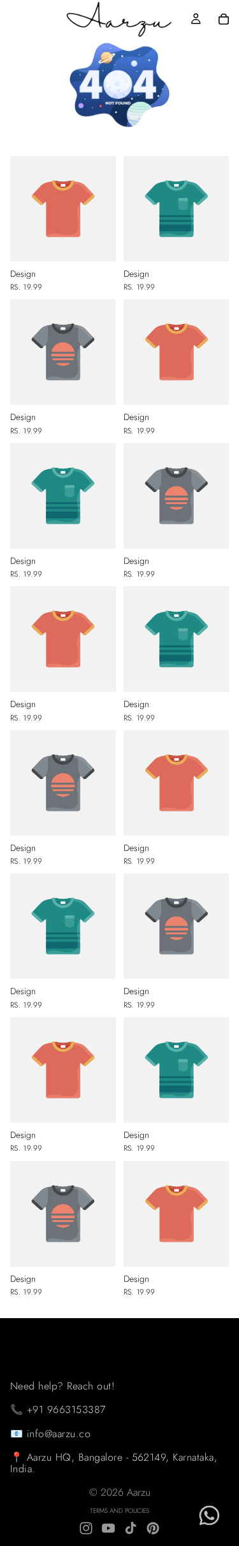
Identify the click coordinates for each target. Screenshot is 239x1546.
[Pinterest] (153, 1528)
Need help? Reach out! (62, 1385)
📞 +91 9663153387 (58, 1409)
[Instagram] (86, 1528)
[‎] (124, 1331)
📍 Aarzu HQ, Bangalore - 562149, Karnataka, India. (113, 1463)
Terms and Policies (119, 1510)
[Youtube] (108, 1528)
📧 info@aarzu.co (50, 1433)
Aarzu (138, 1492)
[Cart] (224, 19)
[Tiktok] (130, 1528)
